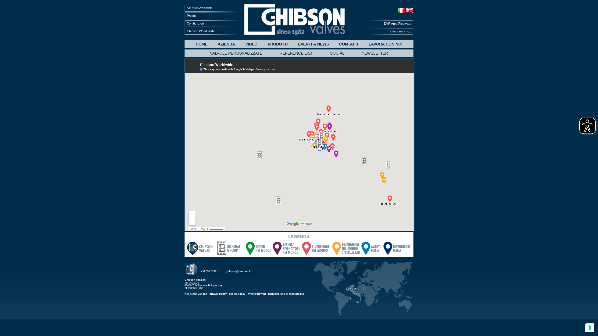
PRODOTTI (278, 44)
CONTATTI (348, 44)
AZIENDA (226, 44)
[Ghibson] (294, 20)
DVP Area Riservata (397, 23)
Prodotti (192, 16)
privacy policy (218, 293)
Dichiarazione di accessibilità (286, 293)
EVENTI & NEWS (313, 44)
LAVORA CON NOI (385, 44)
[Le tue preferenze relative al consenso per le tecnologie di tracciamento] (589, 327)
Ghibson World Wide (200, 31)
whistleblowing (257, 293)
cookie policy (237, 293)
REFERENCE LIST (296, 53)
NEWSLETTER (375, 53)
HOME (201, 44)
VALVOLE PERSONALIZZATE (236, 53)
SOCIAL (337, 53)
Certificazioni (195, 23)
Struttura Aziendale (200, 8)
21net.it (202, 293)
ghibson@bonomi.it (238, 271)
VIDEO (251, 44)
